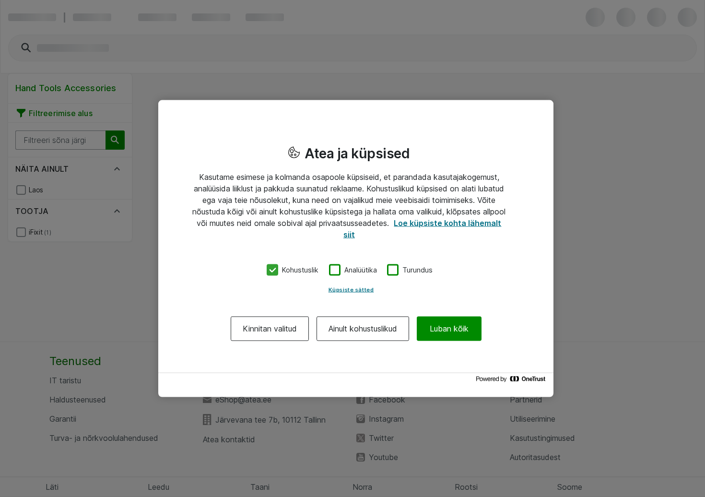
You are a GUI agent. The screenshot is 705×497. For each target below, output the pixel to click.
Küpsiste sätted (351, 289)
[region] (355, 248)
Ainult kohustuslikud (363, 328)
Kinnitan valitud (270, 328)
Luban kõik (449, 328)
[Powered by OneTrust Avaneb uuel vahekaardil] (512, 381)
